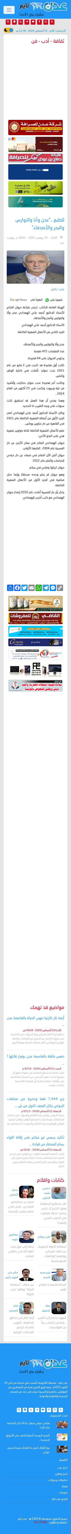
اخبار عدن (62, 1467)
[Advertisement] (35, 842)
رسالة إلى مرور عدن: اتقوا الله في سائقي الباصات (21, 1251)
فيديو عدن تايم (59, 1499)
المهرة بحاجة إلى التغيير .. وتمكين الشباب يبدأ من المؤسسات (52, 1323)
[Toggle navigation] (9, 10)
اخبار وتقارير (61, 1474)
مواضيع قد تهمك (47, 1007)
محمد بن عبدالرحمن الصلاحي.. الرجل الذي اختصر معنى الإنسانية (21, 1207)
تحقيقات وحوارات (57, 1480)
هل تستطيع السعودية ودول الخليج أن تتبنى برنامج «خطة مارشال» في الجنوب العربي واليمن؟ (53, 1213)
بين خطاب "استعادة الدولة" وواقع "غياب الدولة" (22, 1289)
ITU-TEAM (40, 1522)
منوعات (63, 1492)
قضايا (64, 1486)
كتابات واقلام (50, 1180)
